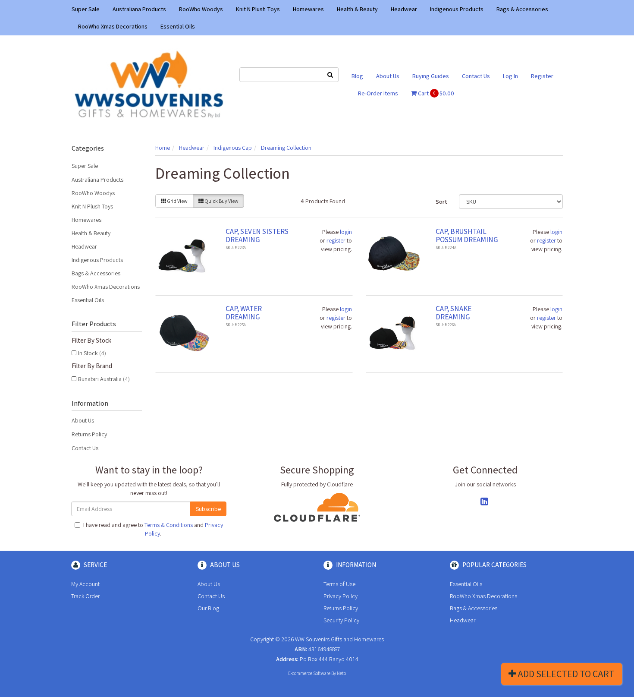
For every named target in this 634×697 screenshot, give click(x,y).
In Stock (92, 353)
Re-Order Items (378, 93)
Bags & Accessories (522, 9)
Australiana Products (139, 9)
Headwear (404, 9)
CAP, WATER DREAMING (244, 313)
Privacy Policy (340, 596)
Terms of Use (339, 584)
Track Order (85, 596)
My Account (85, 584)
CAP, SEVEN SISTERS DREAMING (257, 235)
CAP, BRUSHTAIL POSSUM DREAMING (467, 235)
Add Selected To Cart (565, 674)
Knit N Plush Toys (258, 9)
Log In (510, 76)
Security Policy (341, 620)
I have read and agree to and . (153, 529)
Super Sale (86, 9)
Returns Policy (89, 434)
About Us (387, 76)
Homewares (308, 9)
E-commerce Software (309, 673)
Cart (435, 93)
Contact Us (476, 76)
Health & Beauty (357, 9)
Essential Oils (177, 26)
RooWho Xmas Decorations (113, 26)
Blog (357, 76)
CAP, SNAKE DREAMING (453, 313)
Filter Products (94, 324)
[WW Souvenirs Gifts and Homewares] (148, 84)
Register (542, 76)
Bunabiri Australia (104, 379)
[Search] (330, 74)
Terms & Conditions (168, 525)
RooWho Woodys (201, 9)
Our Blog (208, 608)
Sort (441, 201)
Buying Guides (430, 76)
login (346, 232)
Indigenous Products (456, 9)
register (335, 240)
